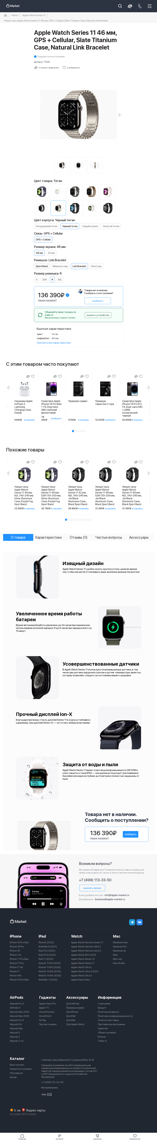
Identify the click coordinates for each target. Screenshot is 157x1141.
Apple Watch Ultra (80, 979)
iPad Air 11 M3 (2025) (50, 963)
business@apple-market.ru (110, 899)
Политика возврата (108, 1011)
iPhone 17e (15, 954)
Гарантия (103, 1028)
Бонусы (102, 1036)
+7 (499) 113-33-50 (95, 880)
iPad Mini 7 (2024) (48, 979)
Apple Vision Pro (47, 1003)
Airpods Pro (16, 1024)
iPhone (15, 936)
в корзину (29, 419)
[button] (59, 1137)
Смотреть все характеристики (54, 342)
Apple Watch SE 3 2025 (83, 954)
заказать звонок (92, 888)
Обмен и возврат (107, 1032)
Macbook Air (119, 950)
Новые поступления (20, 1068)
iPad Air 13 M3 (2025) (50, 971)
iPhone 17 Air (16, 967)
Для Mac (71, 1020)
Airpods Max (16, 1028)
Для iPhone (72, 1011)
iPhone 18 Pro (17, 946)
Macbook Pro (120, 946)
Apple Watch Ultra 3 (81, 975)
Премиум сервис (75, 1007)
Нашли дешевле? (47, 300)
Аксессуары (77, 997)
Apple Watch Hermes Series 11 (87, 942)
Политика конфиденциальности (115, 1016)
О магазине (104, 1003)
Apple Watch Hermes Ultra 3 (86, 950)
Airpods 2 (15, 1036)
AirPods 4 (15, 1007)
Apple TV (44, 1007)
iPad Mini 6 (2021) (48, 946)
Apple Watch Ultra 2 (81, 967)
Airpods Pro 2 (17, 1020)
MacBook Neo (120, 942)
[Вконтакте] (139, 922)
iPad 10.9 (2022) (47, 954)
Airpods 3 (15, 1032)
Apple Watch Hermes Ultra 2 (86, 946)
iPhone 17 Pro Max (19, 959)
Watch (76, 936)
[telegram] (132, 922)
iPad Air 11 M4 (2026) (50, 967)
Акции (13, 1077)
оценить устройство (97, 315)
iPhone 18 (15, 950)
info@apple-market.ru (117, 895)
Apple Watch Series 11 (82, 963)
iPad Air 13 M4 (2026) (50, 975)
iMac (115, 954)
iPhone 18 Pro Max (19, 942)
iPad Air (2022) (46, 942)
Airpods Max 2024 (19, 1011)
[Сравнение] (28, 376)
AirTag (42, 1020)
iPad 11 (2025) (46, 959)
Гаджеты (47, 997)
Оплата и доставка (108, 1020)
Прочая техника (47, 1024)
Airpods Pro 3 (17, 1003)
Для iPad (70, 1016)
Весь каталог (17, 1064)
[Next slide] (119, 114)
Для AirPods (72, 1003)
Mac (116, 936)
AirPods (16, 997)
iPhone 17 (15, 971)
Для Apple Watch (75, 1024)
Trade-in (102, 1040)
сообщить (97, 300)
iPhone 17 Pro (17, 963)
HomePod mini (46, 1011)
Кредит (102, 1007)
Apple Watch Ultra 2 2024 (84, 971)
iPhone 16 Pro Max (19, 979)
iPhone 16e (15, 975)
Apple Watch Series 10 (83, 959)
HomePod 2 (45, 1016)
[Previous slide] (37, 114)
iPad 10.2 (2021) (47, 950)
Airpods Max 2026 (19, 1016)
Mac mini (117, 959)
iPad (42, 936)
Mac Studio (119, 963)
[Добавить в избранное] (33, 376)
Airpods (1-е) (17, 1040)
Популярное (16, 1073)
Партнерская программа (111, 1024)
